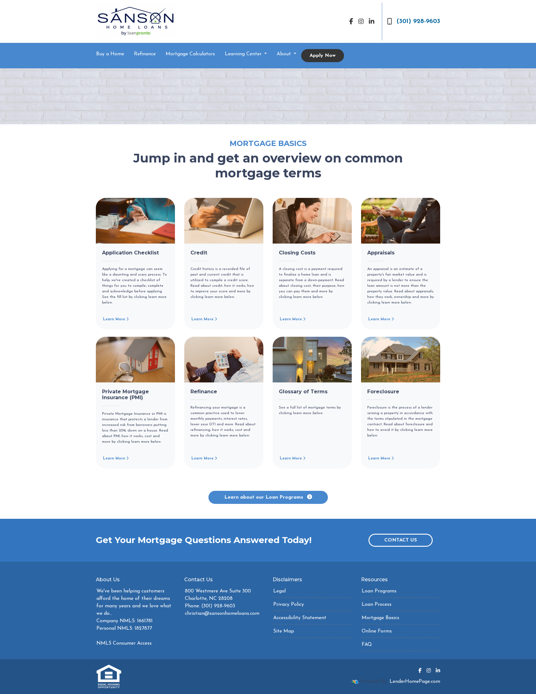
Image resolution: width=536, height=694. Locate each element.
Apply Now (323, 55)
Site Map (283, 631)
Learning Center (244, 54)
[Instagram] (361, 21)
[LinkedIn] (371, 21)
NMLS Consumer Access (124, 643)
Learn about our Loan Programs (264, 497)
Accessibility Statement (299, 617)
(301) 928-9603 (418, 21)
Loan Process (376, 604)
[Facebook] (351, 21)
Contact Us (400, 540)
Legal (279, 591)
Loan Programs (379, 591)
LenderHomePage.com (415, 681)
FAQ (367, 644)
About (285, 54)
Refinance (145, 54)
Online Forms (377, 631)
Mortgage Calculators (190, 54)
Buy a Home (110, 54)
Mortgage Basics (380, 617)
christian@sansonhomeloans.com (222, 613)
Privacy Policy (288, 604)
